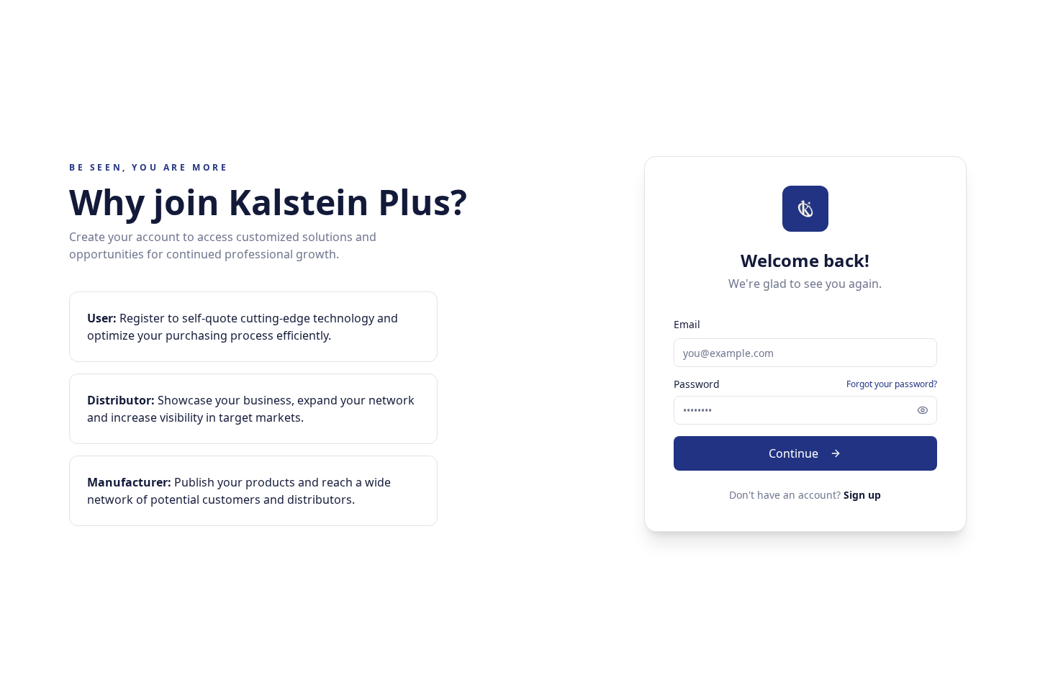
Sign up (862, 495)
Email (687, 324)
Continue (793, 453)
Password (697, 384)
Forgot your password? (891, 384)
